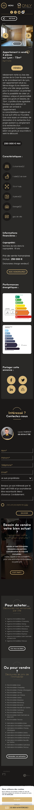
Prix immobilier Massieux (15, 700)
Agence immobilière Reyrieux (17, 634)
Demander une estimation (17, 756)
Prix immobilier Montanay (15, 703)
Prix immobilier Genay (14, 692)
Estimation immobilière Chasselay (19, 726)
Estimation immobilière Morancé (18, 738)
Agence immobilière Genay (16, 624)
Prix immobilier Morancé (15, 705)
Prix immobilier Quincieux (15, 710)
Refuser (17, 805)
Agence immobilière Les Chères (18, 626)
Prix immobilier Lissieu (14, 698)
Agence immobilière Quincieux (17, 631)
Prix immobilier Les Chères (16, 695)
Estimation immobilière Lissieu (17, 733)
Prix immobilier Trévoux (14, 720)
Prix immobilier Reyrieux (15, 712)
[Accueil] (25, 5)
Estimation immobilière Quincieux (18, 745)
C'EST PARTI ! (17, 572)
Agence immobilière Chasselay (18, 621)
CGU (26, 505)
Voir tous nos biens (17, 648)
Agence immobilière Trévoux (17, 641)
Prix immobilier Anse (14, 685)
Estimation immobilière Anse (17, 723)
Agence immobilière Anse (16, 619)
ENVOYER (24, 513)
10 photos (17, 43)
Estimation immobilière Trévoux (17, 747)
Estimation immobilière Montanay (18, 735)
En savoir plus (9, 794)
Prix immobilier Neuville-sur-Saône (18, 708)
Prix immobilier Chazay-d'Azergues (19, 690)
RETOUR (12, 18)
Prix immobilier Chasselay (16, 687)
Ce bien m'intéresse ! (19, 807)
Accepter (17, 799)
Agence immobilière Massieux (17, 629)
